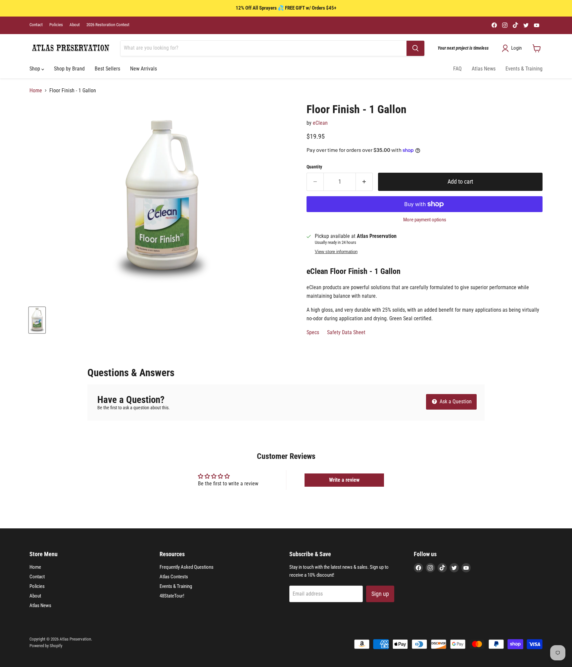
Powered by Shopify (45, 645)
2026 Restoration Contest (107, 24)
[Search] (415, 48)
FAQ (457, 69)
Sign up (380, 593)
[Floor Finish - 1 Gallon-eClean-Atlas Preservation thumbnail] (37, 320)
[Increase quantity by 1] (364, 182)
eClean (320, 123)
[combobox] (263, 48)
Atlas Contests (174, 577)
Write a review (344, 480)
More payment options (424, 220)
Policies (56, 24)
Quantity (314, 166)
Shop (35, 69)
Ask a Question (455, 401)
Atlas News (484, 69)
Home (35, 91)
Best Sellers (107, 69)
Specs (313, 332)
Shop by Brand (69, 69)
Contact (36, 24)
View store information (336, 251)
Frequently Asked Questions (187, 567)
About (75, 24)
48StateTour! (172, 596)
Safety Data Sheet (347, 332)
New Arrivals (143, 69)
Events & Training (524, 69)
